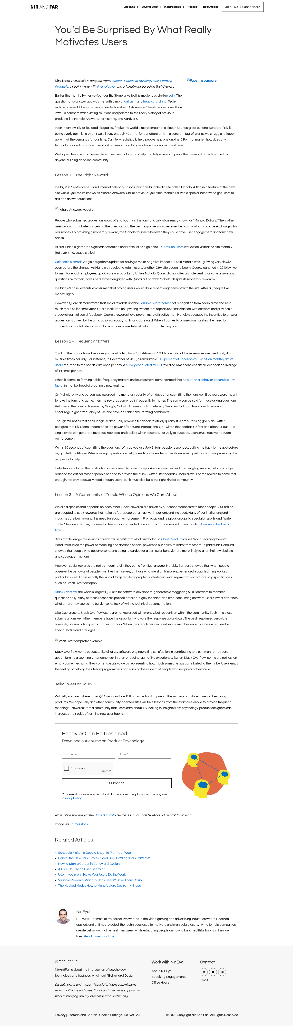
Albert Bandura (171, 539)
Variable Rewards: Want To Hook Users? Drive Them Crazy (100, 880)
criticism (130, 101)
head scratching (155, 101)
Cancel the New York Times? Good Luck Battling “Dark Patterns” (104, 858)
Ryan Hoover (106, 86)
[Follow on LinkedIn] (204, 972)
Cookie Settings (110, 1015)
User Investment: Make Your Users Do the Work (92, 874)
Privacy (60, 1015)
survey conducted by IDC (144, 365)
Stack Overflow (66, 592)
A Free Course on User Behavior (81, 869)
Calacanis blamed (68, 262)
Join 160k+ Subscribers (242, 7)
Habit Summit (104, 815)
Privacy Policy (71, 798)
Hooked (192, 6)
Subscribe (116, 783)
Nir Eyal (83, 912)
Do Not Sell (132, 1015)
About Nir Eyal (162, 971)
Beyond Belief (149, 6)
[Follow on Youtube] (213, 972)
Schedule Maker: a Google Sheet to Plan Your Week (95, 852)
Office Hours (160, 982)
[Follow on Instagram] (222, 972)
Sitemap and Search (82, 1015)
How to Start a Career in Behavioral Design (89, 863)
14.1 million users (171, 247)
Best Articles (210, 6)
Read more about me (99, 936)
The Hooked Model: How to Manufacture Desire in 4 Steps (99, 885)
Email (204, 980)
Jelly (172, 95)
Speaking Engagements (169, 976)
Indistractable (172, 6)
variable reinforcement (156, 303)
